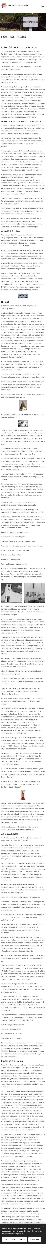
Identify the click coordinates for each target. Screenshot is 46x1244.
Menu (42, 6)
